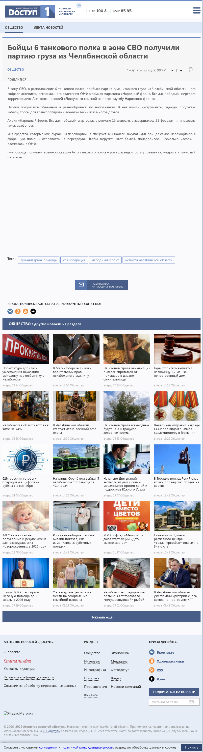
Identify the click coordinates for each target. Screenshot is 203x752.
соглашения (48, 747)
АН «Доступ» (51, 731)
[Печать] (191, 70)
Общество (15, 69)
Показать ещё (101, 617)
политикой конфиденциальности (87, 747)
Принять (191, 747)
